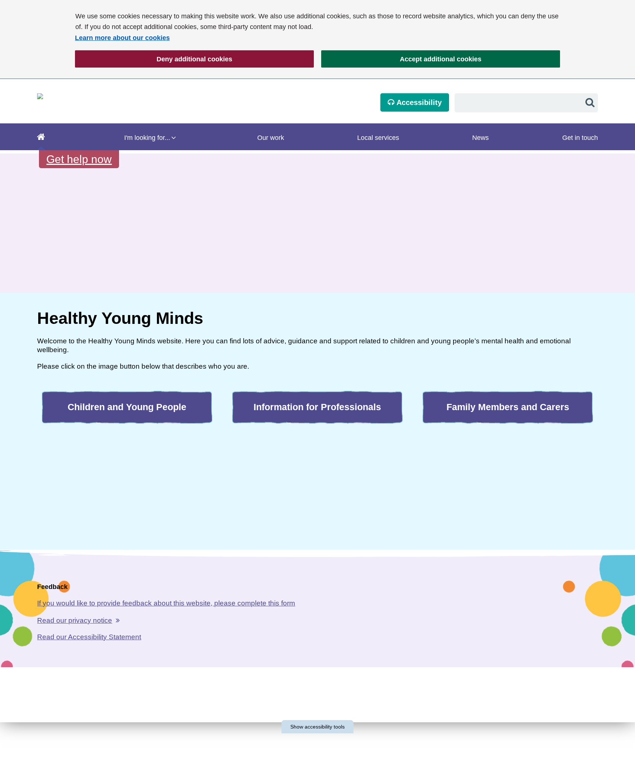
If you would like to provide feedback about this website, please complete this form (166, 603)
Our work (270, 137)
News (480, 137)
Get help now (79, 159)
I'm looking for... (147, 137)
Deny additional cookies (153, 59)
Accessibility (418, 102)
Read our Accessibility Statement (89, 637)
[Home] (41, 136)
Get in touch (580, 137)
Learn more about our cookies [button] (122, 37)
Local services (378, 137)
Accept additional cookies (401, 59)
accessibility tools (317, 727)
